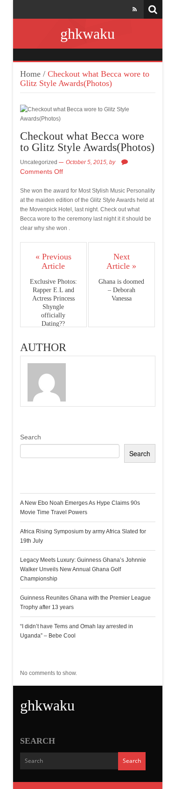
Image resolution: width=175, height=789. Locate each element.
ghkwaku (87, 33)
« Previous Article (53, 261)
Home (30, 74)
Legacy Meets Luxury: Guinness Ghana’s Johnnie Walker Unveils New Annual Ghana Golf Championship (83, 569)
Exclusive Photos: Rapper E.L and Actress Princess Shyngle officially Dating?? (53, 302)
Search (30, 437)
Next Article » (121, 261)
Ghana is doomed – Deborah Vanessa (121, 290)
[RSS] (135, 9)
